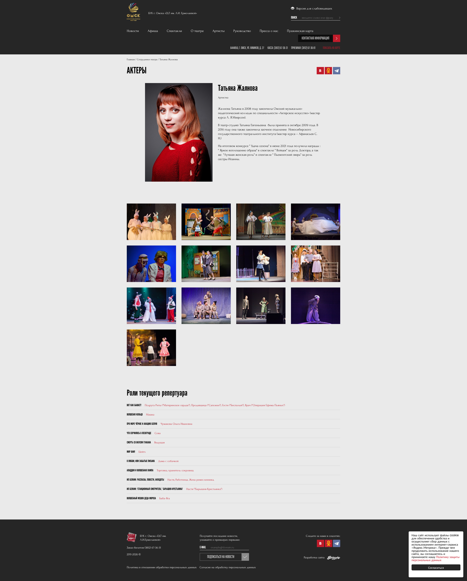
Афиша (153, 31)
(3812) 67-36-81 (308, 48)
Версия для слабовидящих (314, 8)
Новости (133, 31)
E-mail (203, 547)
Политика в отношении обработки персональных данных (162, 567)
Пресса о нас (269, 31)
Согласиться (436, 567)
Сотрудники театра (147, 59)
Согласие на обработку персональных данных (228, 567)
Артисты (219, 31)
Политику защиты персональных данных (436, 558)
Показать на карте (331, 48)
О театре (197, 31)
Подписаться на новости (220, 557)
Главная (131, 59)
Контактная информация (315, 38)
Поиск (294, 18)
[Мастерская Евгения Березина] (333, 558)
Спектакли (174, 31)
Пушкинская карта (300, 31)
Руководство (242, 31)
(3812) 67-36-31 (281, 48)
